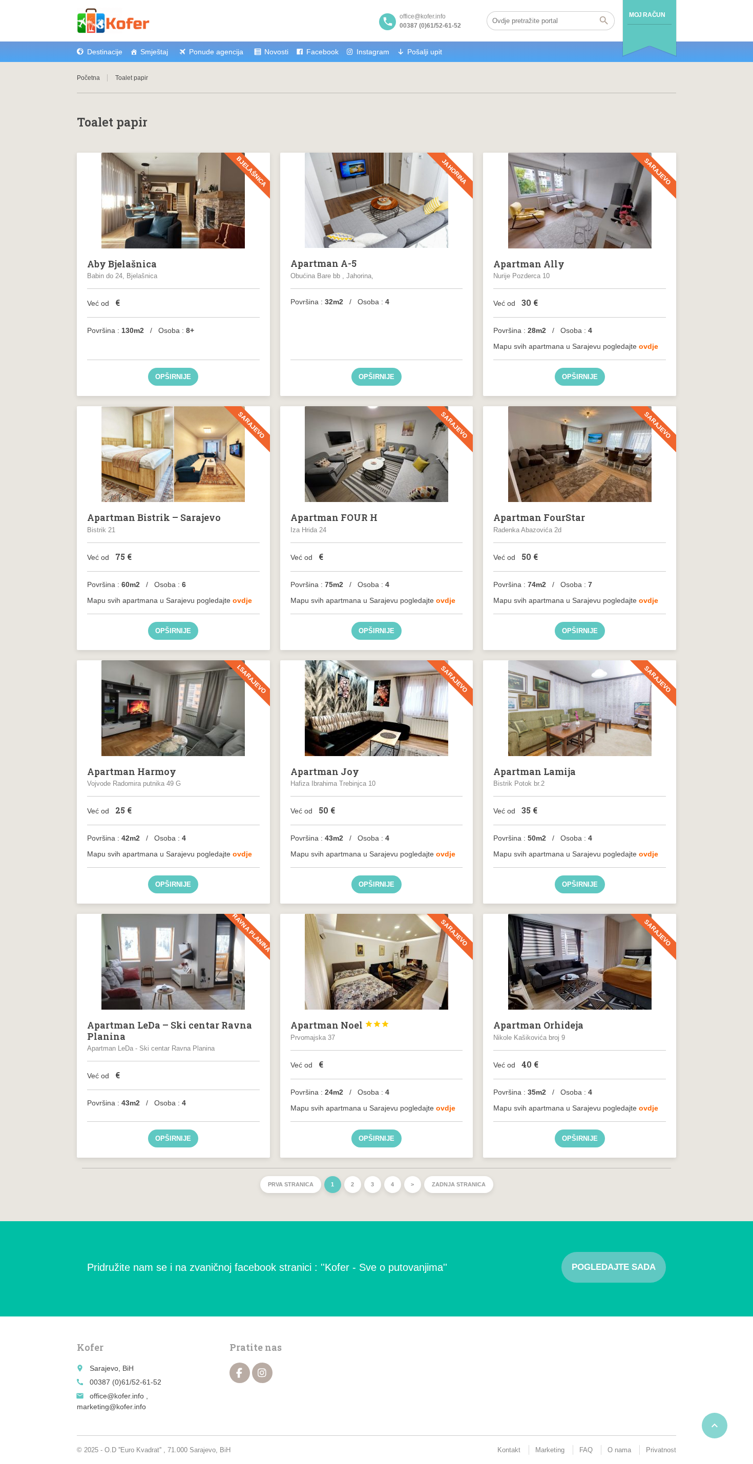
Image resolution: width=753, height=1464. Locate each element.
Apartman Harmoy (131, 771)
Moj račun (647, 14)
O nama (619, 1450)
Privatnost (661, 1450)
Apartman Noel (339, 1025)
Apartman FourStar (539, 517)
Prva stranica (290, 1184)
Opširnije (173, 377)
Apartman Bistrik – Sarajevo (154, 517)
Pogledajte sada (614, 1267)
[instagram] (262, 1373)
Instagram (373, 52)
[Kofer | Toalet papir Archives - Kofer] (113, 20)
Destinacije (104, 52)
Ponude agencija (216, 52)
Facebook (322, 52)
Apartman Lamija (534, 771)
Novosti (276, 52)
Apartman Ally (528, 264)
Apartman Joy (324, 771)
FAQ (586, 1450)
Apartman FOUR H (334, 517)
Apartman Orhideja (538, 1025)
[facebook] (239, 1373)
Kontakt (508, 1450)
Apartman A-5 (323, 263)
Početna (88, 77)
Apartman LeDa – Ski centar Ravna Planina (169, 1030)
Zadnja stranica (459, 1184)
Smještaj (154, 52)
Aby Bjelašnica (122, 264)
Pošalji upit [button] (424, 52)
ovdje (648, 346)
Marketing (549, 1450)
